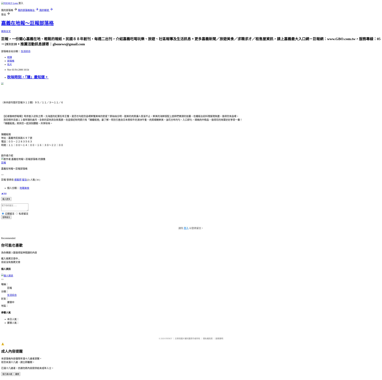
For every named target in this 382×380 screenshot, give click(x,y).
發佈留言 (6, 217)
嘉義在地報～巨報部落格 (27, 23)
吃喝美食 (24, 188)
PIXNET (168, 338)
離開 (17, 374)
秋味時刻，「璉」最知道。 (27, 77)
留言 (24, 179)
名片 (9, 64)
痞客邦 (17, 179)
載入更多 (6, 199)
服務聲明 (219, 338)
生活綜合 (25, 51)
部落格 (10, 61)
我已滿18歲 (7, 374)
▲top (4, 193)
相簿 (9, 57)
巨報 (3, 162)
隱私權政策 (208, 338)
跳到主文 (6, 31)
